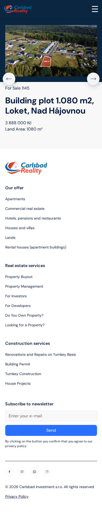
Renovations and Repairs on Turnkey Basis (40, 354)
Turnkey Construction (23, 373)
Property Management (24, 286)
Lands (10, 237)
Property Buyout (18, 276)
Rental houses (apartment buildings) (35, 247)
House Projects (18, 383)
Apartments (15, 199)
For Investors (16, 296)
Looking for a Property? (24, 325)
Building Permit (17, 364)
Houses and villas (20, 228)
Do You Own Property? (24, 315)
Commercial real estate (24, 208)
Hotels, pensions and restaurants (33, 218)
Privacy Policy (17, 496)
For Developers (18, 305)
